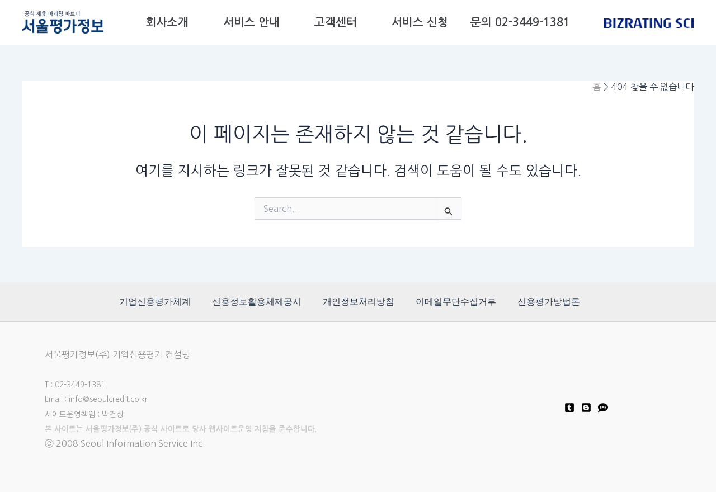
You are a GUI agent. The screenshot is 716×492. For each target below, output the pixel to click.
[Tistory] (569, 408)
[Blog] (586, 408)
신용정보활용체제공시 (257, 301)
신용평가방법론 (548, 301)
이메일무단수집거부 (456, 301)
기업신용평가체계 (155, 301)
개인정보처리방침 (358, 301)
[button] (195, 22)
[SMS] (603, 408)
